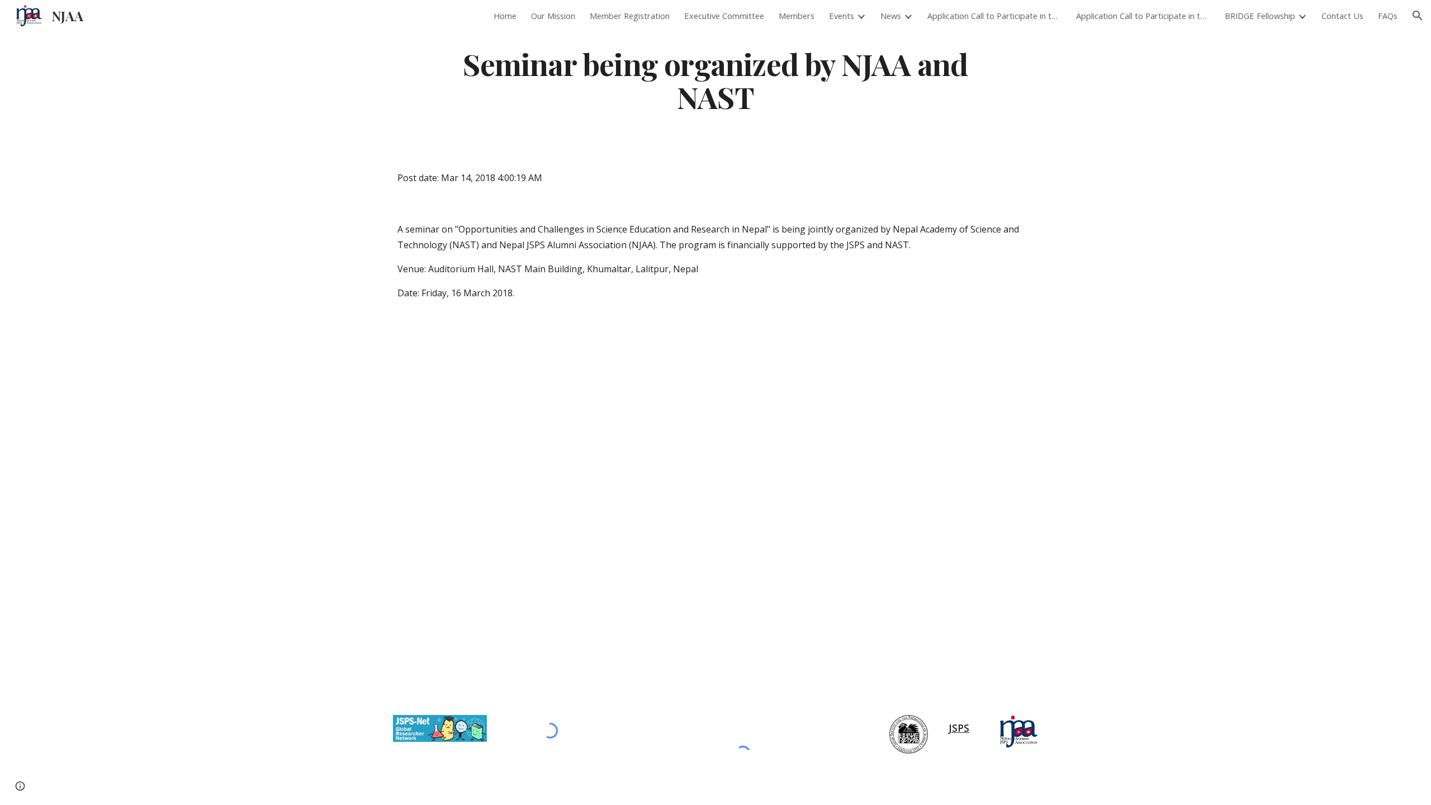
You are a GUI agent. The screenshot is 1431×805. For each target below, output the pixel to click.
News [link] (890, 15)
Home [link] (505, 15)
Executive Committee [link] (724, 15)
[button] (1417, 15)
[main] (715, 80)
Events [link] (841, 15)
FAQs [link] (1387, 15)
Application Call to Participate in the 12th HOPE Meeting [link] (994, 15)
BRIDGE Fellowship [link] (1260, 15)
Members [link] (796, 15)
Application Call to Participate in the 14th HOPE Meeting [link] (1143, 15)
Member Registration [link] (630, 15)
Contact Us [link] (1342, 15)
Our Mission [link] (553, 15)
